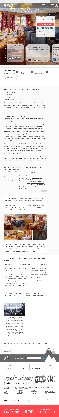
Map (47, 66)
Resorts (17, 7)
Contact (36, 365)
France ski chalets (42, 343)
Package (17, 66)
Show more (24, 111)
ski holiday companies (36, 387)
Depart (29, 66)
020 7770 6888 (10, 409)
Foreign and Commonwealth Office (14, 383)
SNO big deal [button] (54, 1)
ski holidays (24, 343)
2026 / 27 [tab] (33, 172)
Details (23, 66)
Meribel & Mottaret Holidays (12, 293)
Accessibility (49, 368)
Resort (41, 66)
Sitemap (23, 371)
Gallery (35, 66)
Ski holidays (29, 4)
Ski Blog (9, 368)
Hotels (22, 7)
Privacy (22, 368)
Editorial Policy (9, 371)
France (23, 9)
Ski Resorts (17, 9)
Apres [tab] (21, 314)
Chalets (27, 7)
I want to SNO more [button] (21, 1)
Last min (49, 7)
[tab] (7, 264)
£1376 (36, 191)
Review (10, 66)
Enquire (47, 412)
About (23, 365)
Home (5, 9)
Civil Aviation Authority (8, 378)
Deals (43, 7)
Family (38, 7)
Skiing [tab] (14, 314)
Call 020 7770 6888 (46, 28)
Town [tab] (7, 314)
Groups (33, 7)
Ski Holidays (11, 9)
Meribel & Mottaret (31, 9)
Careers (49, 365)
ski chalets (31, 343)
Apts (34, 295)
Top (4, 66)
